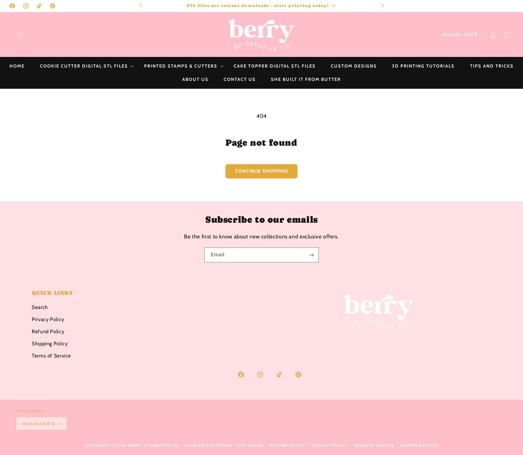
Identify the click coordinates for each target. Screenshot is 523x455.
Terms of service (374, 445)
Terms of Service (51, 355)
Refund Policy (48, 331)
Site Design (250, 445)
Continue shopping (261, 171)
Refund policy (287, 445)
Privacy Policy (48, 319)
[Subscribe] (311, 254)
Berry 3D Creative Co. (154, 445)
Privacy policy (329, 445)
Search (40, 307)
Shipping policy (419, 445)
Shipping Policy (49, 343)
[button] (20, 35)
